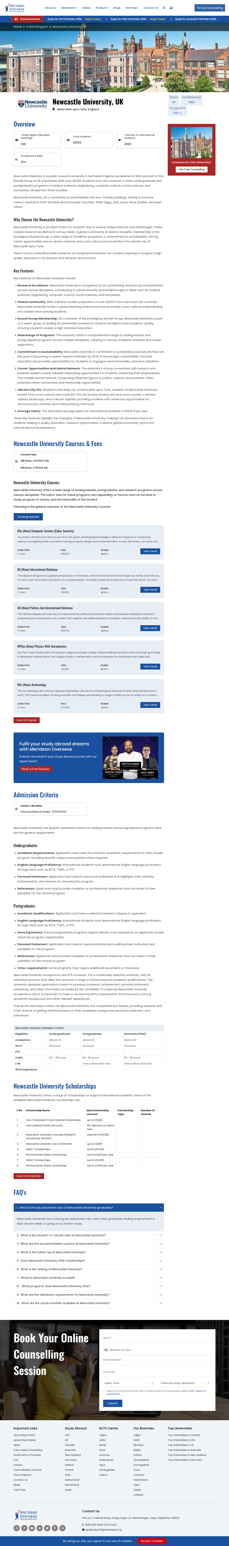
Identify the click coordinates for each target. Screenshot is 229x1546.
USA (67, 1435)
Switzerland (72, 1480)
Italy (67, 1475)
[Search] (164, 8)
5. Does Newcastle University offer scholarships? (51, 1261)
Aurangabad (106, 1470)
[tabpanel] (89, 624)
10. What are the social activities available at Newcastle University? (63, 1303)
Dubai (137, 1490)
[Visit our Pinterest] (55, 1528)
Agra (102, 1465)
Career (18, 1465)
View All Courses (27, 720)
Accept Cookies (152, 1541)
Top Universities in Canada (184, 1435)
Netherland (72, 1485)
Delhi (102, 1440)
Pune (102, 1450)
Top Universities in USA (181, 1440)
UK (66, 1440)
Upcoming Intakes (25, 1440)
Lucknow (104, 1455)
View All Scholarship (29, 1176)
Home (18, 27)
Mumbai (138, 1445)
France (69, 1470)
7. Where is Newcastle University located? (46, 1278)
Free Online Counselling (28, 1450)
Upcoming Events (24, 1435)
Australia (70, 1450)
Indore (103, 1475)
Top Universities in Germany (185, 1460)
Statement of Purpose (27, 1455)
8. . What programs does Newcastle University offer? (54, 1286)
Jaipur (103, 1435)
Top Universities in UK (181, 1445)
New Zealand (73, 1455)
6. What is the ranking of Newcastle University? (49, 1269)
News (17, 1445)
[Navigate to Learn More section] (171, 8)
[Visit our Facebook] (24, 1528)
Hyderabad (106, 1460)
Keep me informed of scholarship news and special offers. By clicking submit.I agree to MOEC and (156, 1392)
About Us (50, 8)
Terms (199, 1391)
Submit (113, 1403)
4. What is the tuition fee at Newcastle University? (51, 1252)
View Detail (150, 551)
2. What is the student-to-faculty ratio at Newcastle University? (61, 1235)
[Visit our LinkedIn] (39, 1528)
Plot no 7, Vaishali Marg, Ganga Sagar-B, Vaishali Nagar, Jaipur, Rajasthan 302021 (130, 1518)
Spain (68, 1490)
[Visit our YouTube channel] (32, 1528)
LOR (16, 1460)
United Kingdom (37, 27)
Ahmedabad (141, 1460)
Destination (68, 8)
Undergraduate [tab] (28, 517)
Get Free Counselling (191, 169)
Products (101, 8)
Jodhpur (139, 1495)
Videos (86, 8)
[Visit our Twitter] (47, 1528)
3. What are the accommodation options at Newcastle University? (63, 1244)
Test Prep (131, 8)
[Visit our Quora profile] (62, 1528)
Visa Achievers (22, 1475)
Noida (102, 1445)
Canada (70, 1445)
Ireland (69, 1465)
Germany (71, 1460)
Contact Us (151, 8)
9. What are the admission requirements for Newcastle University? (63, 1295)
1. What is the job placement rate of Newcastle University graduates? (65, 1208)
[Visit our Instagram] (17, 1528)
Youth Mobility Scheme (27, 1470)
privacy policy (113, 1393)
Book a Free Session (36, 769)
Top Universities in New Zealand (187, 1455)
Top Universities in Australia (184, 1450)
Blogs (117, 8)
